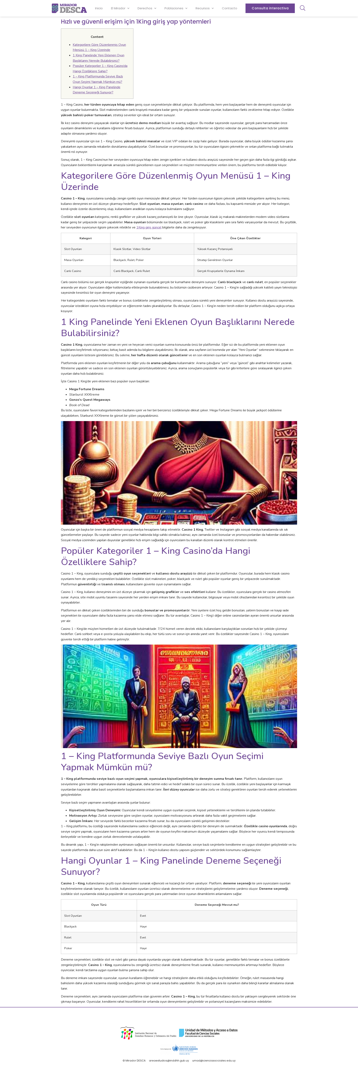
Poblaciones (173, 8)
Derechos (145, 8)
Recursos (203, 8)
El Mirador (118, 8)
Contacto (229, 8)
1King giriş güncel (148, 227)
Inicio (99, 8)
